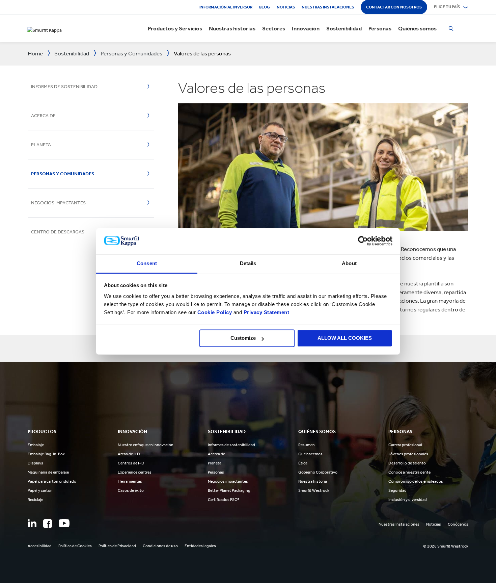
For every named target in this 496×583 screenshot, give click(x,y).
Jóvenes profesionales (408, 454)
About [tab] (349, 263)
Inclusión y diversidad (407, 499)
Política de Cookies (75, 545)
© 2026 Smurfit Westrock (445, 546)
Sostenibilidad (344, 28)
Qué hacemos (310, 454)
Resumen (306, 444)
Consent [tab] (147, 263)
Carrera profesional (405, 444)
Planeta (41, 145)
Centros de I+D (131, 463)
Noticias (286, 7)
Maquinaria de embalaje (48, 472)
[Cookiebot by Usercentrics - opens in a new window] (362, 241)
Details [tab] (248, 263)
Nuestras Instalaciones (328, 7)
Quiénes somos (417, 28)
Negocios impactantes (58, 203)
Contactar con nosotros (394, 7)
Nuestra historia (312, 481)
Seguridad (397, 490)
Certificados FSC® (223, 499)
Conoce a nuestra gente (409, 472)
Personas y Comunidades (62, 174)
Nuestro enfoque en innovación (145, 444)
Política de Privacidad (117, 545)
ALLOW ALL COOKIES (345, 338)
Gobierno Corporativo (317, 472)
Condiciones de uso (160, 545)
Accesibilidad (40, 545)
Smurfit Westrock (313, 490)
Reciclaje (35, 499)
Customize (243, 338)
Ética (302, 463)
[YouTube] (64, 523)
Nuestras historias (232, 28)
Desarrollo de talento (407, 463)
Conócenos (458, 524)
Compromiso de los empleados (415, 481)
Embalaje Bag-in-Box (46, 454)
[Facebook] (47, 523)
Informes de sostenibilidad (64, 87)
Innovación (306, 28)
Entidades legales (200, 545)
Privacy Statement (265, 312)
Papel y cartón (40, 490)
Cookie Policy (214, 312)
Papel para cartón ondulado (52, 481)
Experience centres (134, 472)
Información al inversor (225, 7)
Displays (35, 463)
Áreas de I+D (129, 454)
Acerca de (43, 116)
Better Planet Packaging (229, 490)
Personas (379, 28)
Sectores (273, 28)
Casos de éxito (131, 490)
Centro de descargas (57, 232)
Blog (264, 7)
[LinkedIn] (32, 523)
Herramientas (130, 481)
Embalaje (36, 444)
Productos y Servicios (175, 28)
